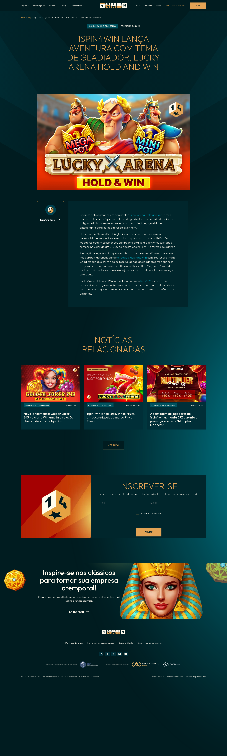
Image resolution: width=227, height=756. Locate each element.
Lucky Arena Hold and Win (146, 215)
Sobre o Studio (125, 642)
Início (23, 17)
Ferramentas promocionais (100, 642)
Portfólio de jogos (74, 642)
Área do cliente (154, 642)
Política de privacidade (196, 676)
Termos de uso (157, 676)
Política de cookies (175, 676)
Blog (30, 17)
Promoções (39, 5)
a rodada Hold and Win (132, 257)
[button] (25, 5)
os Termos (156, 513)
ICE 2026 (145, 281)
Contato (198, 5)
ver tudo (113, 445)
